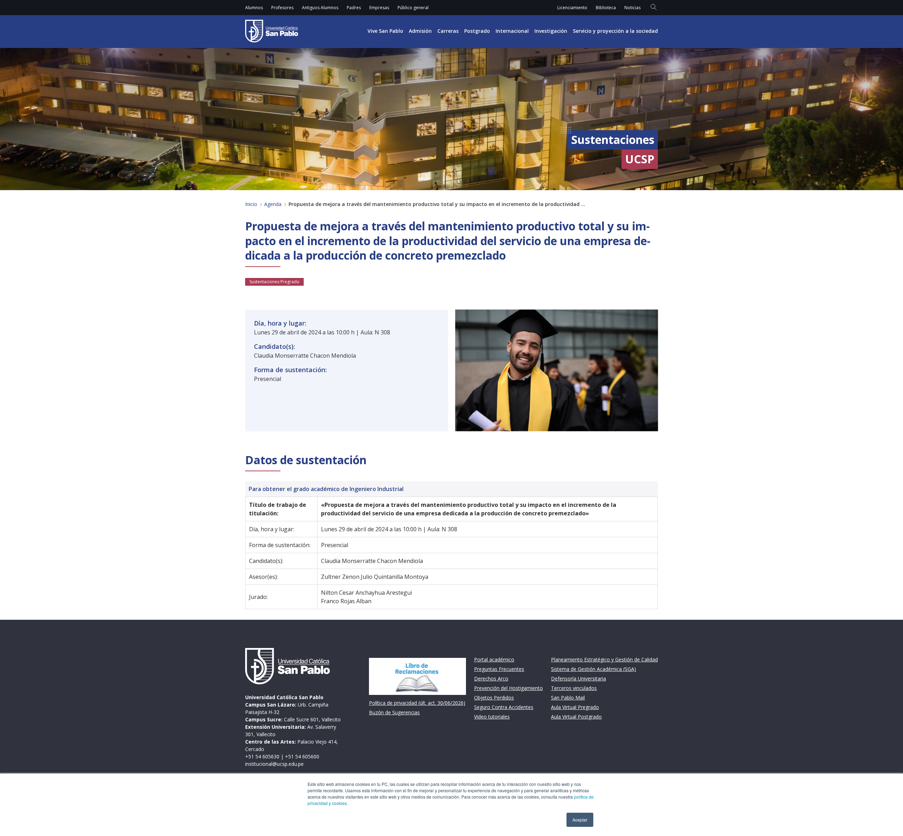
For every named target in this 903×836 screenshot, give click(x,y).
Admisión (420, 31)
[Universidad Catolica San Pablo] (271, 31)
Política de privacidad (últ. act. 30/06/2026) (417, 702)
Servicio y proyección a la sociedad (615, 31)
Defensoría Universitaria (578, 678)
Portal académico (494, 659)
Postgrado (477, 31)
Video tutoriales (492, 716)
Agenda (272, 204)
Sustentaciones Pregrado (274, 282)
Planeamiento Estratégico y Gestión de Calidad (604, 659)
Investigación (550, 31)
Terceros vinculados (574, 688)
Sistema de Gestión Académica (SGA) (593, 669)
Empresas (379, 8)
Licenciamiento (572, 8)
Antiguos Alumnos (320, 8)
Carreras (448, 31)
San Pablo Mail (568, 697)
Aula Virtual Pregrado (575, 707)
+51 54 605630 (262, 756)
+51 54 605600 (302, 756)
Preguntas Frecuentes (499, 669)
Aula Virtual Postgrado (576, 716)
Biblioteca (606, 8)
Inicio (251, 204)
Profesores (282, 8)
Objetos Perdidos (494, 697)
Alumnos (254, 8)
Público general (413, 8)
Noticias (632, 8)
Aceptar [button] (579, 820)
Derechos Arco (491, 678)
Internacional (512, 31)
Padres (354, 8)
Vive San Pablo (385, 31)
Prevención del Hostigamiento (508, 688)
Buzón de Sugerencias (394, 712)
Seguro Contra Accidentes (503, 707)
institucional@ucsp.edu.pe (274, 764)
